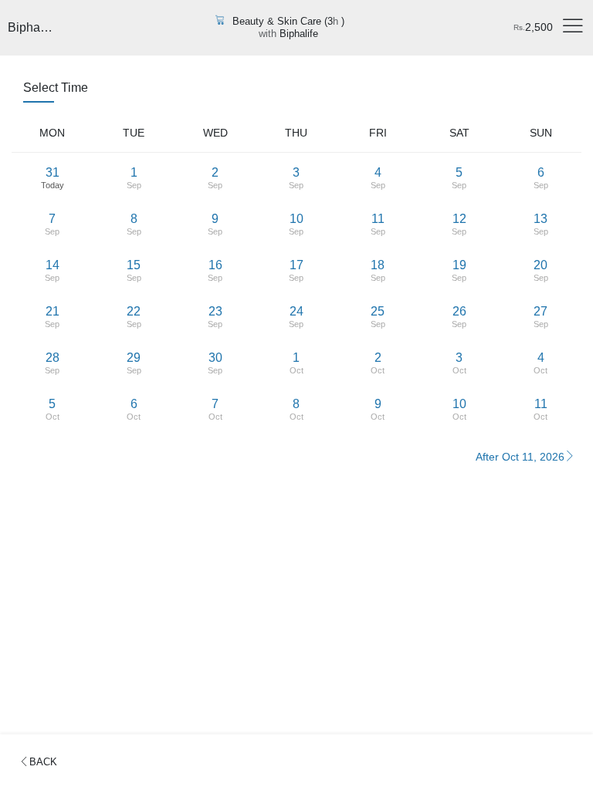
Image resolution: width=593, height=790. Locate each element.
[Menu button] (573, 28)
